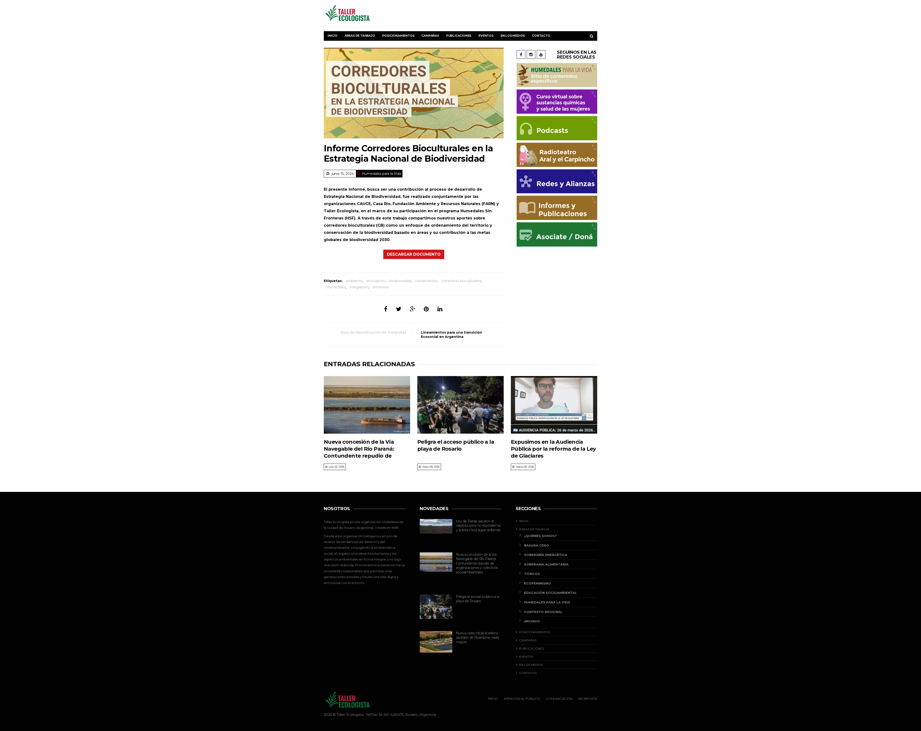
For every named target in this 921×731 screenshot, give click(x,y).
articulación (375, 281)
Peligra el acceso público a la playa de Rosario (477, 599)
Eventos (485, 35)
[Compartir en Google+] (412, 309)
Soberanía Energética (545, 555)
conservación (426, 281)
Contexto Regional (543, 612)
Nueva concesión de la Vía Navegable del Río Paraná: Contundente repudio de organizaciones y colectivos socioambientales (360, 456)
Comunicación (559, 699)
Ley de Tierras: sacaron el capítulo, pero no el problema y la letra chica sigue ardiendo (478, 525)
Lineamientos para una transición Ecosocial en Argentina (451, 334)
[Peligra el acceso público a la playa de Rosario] (460, 405)
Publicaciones (458, 35)
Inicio (332, 35)
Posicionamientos (398, 35)
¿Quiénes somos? (540, 536)
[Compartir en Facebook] (386, 309)
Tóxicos (532, 574)
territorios (380, 287)
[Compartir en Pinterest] (426, 309)
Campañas (430, 35)
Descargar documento (414, 254)
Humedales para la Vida (381, 173)
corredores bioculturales (461, 281)
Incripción (587, 699)
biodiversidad (400, 281)
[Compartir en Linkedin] (440, 309)
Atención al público (522, 699)
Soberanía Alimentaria (546, 564)
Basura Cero (536, 545)
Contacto (541, 35)
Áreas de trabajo (360, 35)
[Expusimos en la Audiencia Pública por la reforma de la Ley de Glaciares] (554, 405)
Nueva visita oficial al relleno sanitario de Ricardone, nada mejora (477, 637)
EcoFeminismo (537, 583)
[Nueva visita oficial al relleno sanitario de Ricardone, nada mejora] (436, 642)
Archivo (532, 621)
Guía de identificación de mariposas (373, 332)
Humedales (336, 287)
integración (359, 287)
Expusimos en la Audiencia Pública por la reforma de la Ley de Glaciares (553, 449)
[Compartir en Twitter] (399, 309)
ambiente (354, 281)
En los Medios (513, 35)
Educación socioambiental (550, 593)
